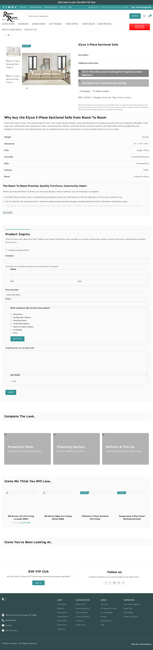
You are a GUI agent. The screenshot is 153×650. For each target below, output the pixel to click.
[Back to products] (8, 35)
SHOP (59, 600)
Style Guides (128, 612)
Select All (17, 339)
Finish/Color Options (21, 323)
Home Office (62, 621)
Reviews (104, 616)
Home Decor (62, 625)
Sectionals (106, 97)
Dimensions (18, 314)
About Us (104, 604)
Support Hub (81, 625)
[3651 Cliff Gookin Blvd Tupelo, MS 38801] (3, 615)
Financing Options (82, 608)
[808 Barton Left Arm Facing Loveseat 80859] (21, 502)
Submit (11, 392)
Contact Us (80, 621)
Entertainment (62, 616)
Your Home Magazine (141, 7)
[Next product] (11, 35)
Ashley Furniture (124, 97)
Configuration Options (22, 317)
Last (79, 281)
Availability (17, 330)
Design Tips (128, 608)
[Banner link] (113, 73)
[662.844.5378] (3, 620)
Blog (102, 625)
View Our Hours (11, 630)
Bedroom (60, 608)
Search (135, 16)
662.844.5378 (10, 620)
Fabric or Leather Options (23, 327)
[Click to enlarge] (27, 88)
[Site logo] (10, 16)
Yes (14, 381)
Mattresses (61, 629)
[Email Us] (3, 625)
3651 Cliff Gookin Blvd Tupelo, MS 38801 (21, 615)
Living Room (62, 604)
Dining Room (62, 612)
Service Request (82, 612)
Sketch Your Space (131, 616)
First (12, 281)
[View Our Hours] (3, 630)
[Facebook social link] (3, 7)
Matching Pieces (19, 320)
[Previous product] (5, 35)
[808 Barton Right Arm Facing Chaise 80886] (58, 502)
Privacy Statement (82, 616)
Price (15, 333)
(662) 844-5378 (93, 7)
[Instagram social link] (6, 7)
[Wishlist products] (144, 16)
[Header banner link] (76, 2)
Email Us (8, 625)
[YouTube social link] (9, 7)
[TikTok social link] (15, 7)
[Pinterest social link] (12, 7)
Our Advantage (106, 612)
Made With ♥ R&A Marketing (141, 644)
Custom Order (106, 621)
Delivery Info (80, 604)
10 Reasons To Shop (108, 608)
